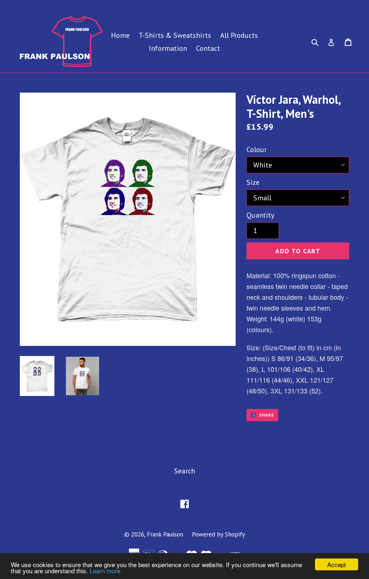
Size (252, 182)
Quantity (260, 215)
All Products (239, 35)
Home (120, 35)
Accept (336, 564)
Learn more (105, 570)
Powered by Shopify (218, 534)
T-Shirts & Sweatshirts (175, 35)
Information (168, 48)
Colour (256, 149)
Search (184, 471)
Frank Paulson (165, 534)
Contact (208, 48)
